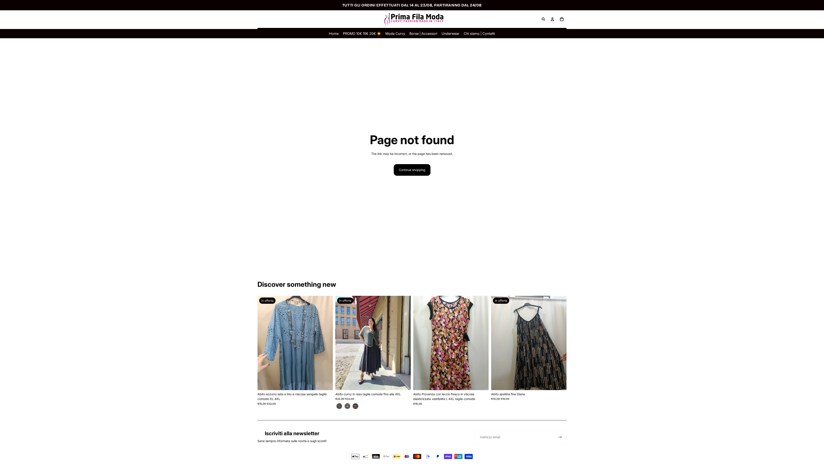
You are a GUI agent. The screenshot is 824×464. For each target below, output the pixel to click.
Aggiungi (485, 383)
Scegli (407, 383)
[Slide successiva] (326, 343)
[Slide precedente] (264, 343)
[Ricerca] (543, 19)
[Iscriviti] (560, 437)
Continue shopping (412, 170)
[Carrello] (561, 19)
